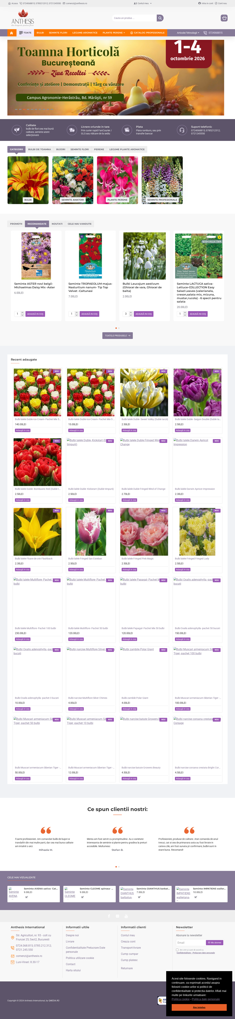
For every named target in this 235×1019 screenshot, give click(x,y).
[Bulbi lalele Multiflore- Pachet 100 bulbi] (37, 601)
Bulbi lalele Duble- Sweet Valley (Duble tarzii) (145, 419)
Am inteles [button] (199, 1007)
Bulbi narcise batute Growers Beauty (141, 767)
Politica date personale (206, 999)
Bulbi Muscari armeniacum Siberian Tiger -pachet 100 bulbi (198, 698)
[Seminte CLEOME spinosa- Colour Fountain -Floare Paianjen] (71, 893)
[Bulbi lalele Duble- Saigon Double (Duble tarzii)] (197, 392)
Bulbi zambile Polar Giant (135, 698)
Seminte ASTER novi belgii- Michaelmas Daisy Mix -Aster (34, 285)
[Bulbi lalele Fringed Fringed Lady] (197, 532)
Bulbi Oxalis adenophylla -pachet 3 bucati (37, 698)
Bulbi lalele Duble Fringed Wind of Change (143, 489)
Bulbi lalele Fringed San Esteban (85, 558)
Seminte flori (80, 149)
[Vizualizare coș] (224, 18)
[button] (221, 999)
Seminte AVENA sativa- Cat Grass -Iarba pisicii (41, 888)
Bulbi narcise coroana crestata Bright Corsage (198, 767)
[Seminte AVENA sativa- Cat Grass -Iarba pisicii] (15, 893)
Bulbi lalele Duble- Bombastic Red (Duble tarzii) (38, 489)
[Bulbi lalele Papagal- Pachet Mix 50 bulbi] (144, 601)
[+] (22, 312)
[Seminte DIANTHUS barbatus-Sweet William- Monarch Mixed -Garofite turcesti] (127, 893)
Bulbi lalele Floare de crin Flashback (33, 558)
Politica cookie (181, 999)
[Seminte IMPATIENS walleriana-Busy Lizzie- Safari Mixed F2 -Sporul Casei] (183, 894)
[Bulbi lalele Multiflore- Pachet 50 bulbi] (91, 601)
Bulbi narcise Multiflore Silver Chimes (87, 698)
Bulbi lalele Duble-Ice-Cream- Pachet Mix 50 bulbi (38, 419)
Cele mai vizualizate (21, 877)
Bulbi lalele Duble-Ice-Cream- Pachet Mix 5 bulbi (91, 419)
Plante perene (117, 199)
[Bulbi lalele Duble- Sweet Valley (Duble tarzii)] (144, 392)
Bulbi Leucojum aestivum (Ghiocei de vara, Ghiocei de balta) (142, 287)
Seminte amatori (73, 199)
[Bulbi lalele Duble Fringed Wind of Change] (144, 462)
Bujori (60, 149)
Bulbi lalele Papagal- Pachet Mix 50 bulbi (143, 628)
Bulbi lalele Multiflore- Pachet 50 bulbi (88, 628)
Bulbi (28, 199)
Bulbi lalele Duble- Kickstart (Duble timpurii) (91, 489)
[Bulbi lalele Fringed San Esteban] (91, 532)
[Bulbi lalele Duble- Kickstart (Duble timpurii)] (91, 462)
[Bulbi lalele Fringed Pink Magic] (144, 532)
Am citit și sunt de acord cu (196, 951)
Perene (99, 149)
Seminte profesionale (162, 199)
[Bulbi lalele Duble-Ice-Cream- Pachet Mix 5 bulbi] (91, 392)
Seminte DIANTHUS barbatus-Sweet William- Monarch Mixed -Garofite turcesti (153, 888)
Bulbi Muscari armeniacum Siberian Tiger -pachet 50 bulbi (38, 767)
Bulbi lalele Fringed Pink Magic (138, 558)
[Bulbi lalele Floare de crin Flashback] (37, 532)
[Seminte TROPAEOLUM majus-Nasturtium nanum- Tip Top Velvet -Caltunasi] (90, 256)
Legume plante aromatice (127, 149)
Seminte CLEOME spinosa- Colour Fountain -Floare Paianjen (97, 888)
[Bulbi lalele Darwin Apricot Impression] (197, 462)
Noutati (57, 223)
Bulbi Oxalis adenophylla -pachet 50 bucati (197, 628)
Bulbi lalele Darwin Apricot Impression (195, 489)
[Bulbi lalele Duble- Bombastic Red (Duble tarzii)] (37, 462)
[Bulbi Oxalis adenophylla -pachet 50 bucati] (197, 601)
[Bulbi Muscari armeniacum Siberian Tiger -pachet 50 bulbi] (37, 741)
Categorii (16, 149)
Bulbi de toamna (39, 149)
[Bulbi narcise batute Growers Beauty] (144, 741)
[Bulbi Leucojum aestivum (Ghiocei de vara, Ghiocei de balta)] (144, 256)
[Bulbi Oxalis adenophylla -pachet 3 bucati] (37, 671)
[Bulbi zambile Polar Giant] (144, 671)
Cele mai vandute (80, 223)
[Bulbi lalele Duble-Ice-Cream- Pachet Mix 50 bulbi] (37, 392)
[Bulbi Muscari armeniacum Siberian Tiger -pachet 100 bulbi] (197, 671)
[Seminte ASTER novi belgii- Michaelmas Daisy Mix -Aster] (36, 256)
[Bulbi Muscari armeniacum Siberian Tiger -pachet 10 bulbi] (91, 741)
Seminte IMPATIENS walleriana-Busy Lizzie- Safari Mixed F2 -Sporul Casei (209, 888)
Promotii (16, 223)
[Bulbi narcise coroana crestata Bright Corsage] (197, 741)
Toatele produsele (116, 335)
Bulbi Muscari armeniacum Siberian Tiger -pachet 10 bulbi (91, 767)
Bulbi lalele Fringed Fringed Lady (192, 558)
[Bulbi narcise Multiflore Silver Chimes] (91, 671)
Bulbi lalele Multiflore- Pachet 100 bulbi (35, 628)
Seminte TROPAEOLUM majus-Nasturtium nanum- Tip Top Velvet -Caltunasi (90, 287)
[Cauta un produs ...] (160, 18)
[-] (22, 315)
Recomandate (37, 223)
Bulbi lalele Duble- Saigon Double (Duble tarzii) (198, 419)
